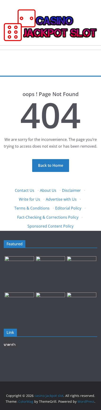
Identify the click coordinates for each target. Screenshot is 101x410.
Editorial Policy (68, 208)
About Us (48, 190)
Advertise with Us (61, 199)
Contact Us (24, 190)
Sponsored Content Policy (50, 226)
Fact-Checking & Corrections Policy (47, 217)
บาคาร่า (10, 344)
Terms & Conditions (32, 208)
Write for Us (29, 199)
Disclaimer (71, 190)
